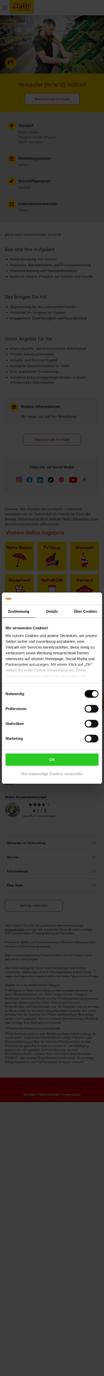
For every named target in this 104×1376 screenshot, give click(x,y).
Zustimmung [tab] (19, 611)
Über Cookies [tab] (85, 611)
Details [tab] (52, 611)
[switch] (91, 709)
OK (52, 760)
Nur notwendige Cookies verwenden (52, 774)
